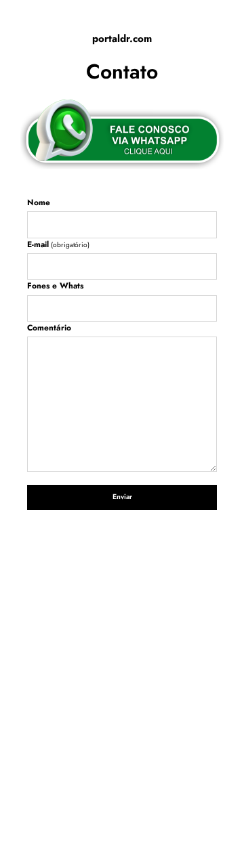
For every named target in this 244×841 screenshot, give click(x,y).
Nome (38, 202)
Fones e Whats (55, 286)
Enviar (122, 497)
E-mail (58, 244)
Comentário (49, 328)
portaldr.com (122, 39)
